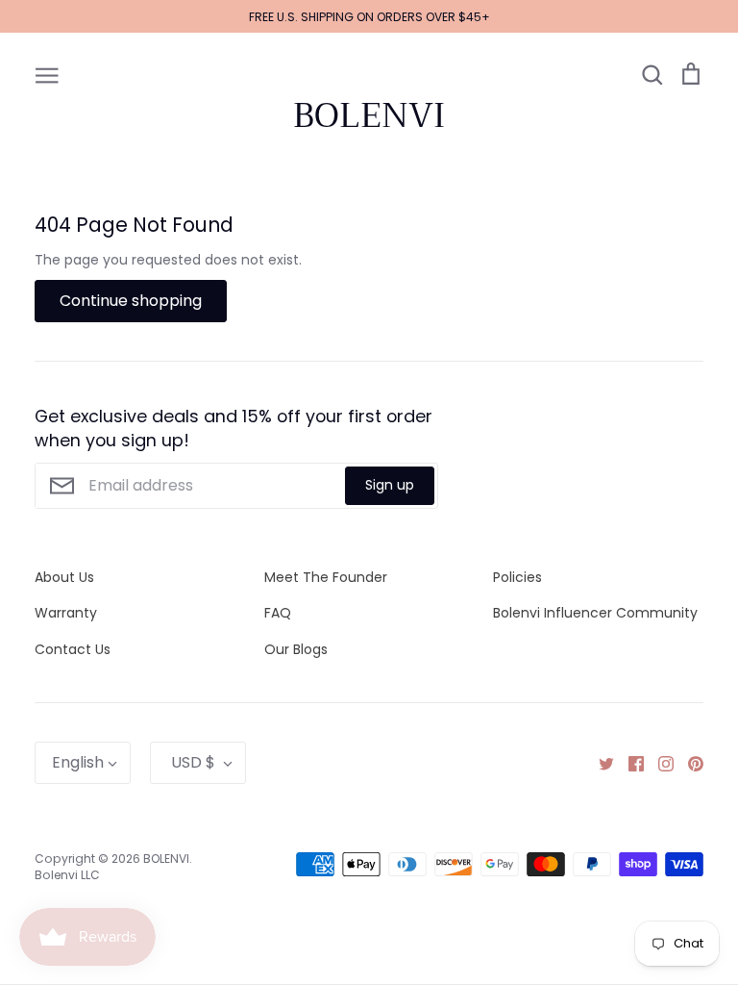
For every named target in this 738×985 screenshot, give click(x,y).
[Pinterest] (688, 762)
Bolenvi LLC (67, 875)
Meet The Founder (325, 577)
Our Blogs (296, 649)
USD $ (193, 762)
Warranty (66, 612)
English (78, 762)
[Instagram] (659, 762)
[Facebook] (629, 762)
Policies (517, 577)
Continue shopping (131, 301)
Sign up (389, 484)
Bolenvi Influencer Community (595, 612)
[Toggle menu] (47, 74)
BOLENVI (369, 115)
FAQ (277, 612)
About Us (64, 577)
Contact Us (73, 649)
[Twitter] (599, 762)
